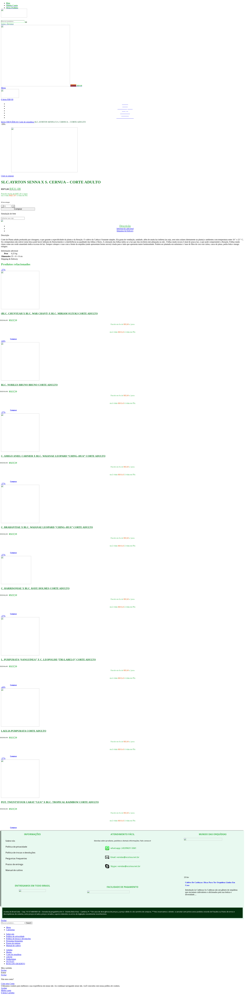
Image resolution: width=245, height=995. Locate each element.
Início (3, 122)
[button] (13, 339)
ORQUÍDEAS (12, 122)
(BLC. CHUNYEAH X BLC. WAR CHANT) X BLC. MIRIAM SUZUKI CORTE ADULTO (49, 313)
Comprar (18, 209)
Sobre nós (10, 840)
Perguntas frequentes (16, 858)
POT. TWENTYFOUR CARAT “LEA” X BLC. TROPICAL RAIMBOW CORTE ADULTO (50, 802)
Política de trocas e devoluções (20, 852)
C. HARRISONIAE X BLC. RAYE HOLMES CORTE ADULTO (35, 588)
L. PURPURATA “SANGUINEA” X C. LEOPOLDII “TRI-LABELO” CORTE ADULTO (48, 659)
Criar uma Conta (7, 983)
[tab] (125, 225)
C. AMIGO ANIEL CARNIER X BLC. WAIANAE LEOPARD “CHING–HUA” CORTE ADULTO (53, 456)
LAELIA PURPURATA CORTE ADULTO (23, 731)
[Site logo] (14, 19)
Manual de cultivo (14, 870)
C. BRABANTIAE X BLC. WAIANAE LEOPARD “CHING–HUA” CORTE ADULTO (47, 527)
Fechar (4, 920)
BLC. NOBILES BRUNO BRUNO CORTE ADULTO (29, 384)
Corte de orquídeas (26, 122)
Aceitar (4, 988)
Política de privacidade (16, 846)
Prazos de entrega (14, 864)
